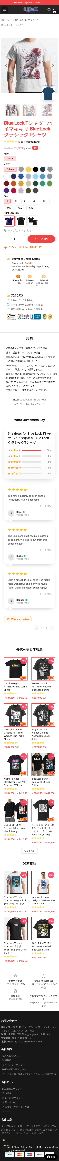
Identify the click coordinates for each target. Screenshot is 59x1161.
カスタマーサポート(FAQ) (15, 1107)
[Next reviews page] (52, 628)
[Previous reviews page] (36, 628)
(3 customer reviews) (29, 141)
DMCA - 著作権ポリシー (14, 1069)
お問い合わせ (9, 1102)
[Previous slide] (6, 65)
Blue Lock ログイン (24, 20)
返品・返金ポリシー (12, 1097)
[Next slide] (52, 65)
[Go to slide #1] (12, 110)
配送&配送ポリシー (12, 1088)
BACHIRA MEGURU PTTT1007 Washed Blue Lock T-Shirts (41, 946)
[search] (49, 10)
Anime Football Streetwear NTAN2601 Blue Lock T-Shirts (15, 782)
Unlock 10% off (7, 1146)
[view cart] (54, 10)
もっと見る (29, 851)
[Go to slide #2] (29, 110)
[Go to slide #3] (46, 110)
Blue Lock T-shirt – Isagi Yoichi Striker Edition (40, 782)
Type (6, 153)
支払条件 (6, 1093)
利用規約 (6, 1060)
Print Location (11, 213)
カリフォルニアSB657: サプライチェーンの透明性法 (29, 1074)
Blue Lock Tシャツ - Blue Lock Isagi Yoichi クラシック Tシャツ (15, 900)
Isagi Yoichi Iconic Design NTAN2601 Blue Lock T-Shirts (43, 900)
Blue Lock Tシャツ (12, 25)
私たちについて (10, 1055)
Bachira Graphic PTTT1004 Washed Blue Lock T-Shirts (41, 686)
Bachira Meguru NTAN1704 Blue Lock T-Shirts (16, 686)
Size (6, 196)
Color (7, 163)
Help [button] (53, 1157)
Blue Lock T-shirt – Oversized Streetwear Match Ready (15, 828)
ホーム (5, 20)
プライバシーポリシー (13, 1065)
